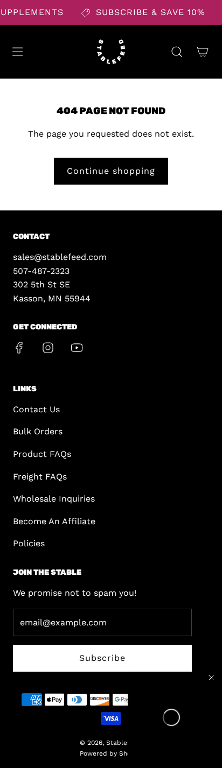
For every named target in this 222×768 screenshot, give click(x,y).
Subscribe (102, 658)
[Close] (211, 677)
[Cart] (203, 52)
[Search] (177, 52)
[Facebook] (19, 348)
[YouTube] (76, 348)
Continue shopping (111, 171)
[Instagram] (48, 348)
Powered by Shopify (111, 753)
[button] (171, 717)
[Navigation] (17, 52)
